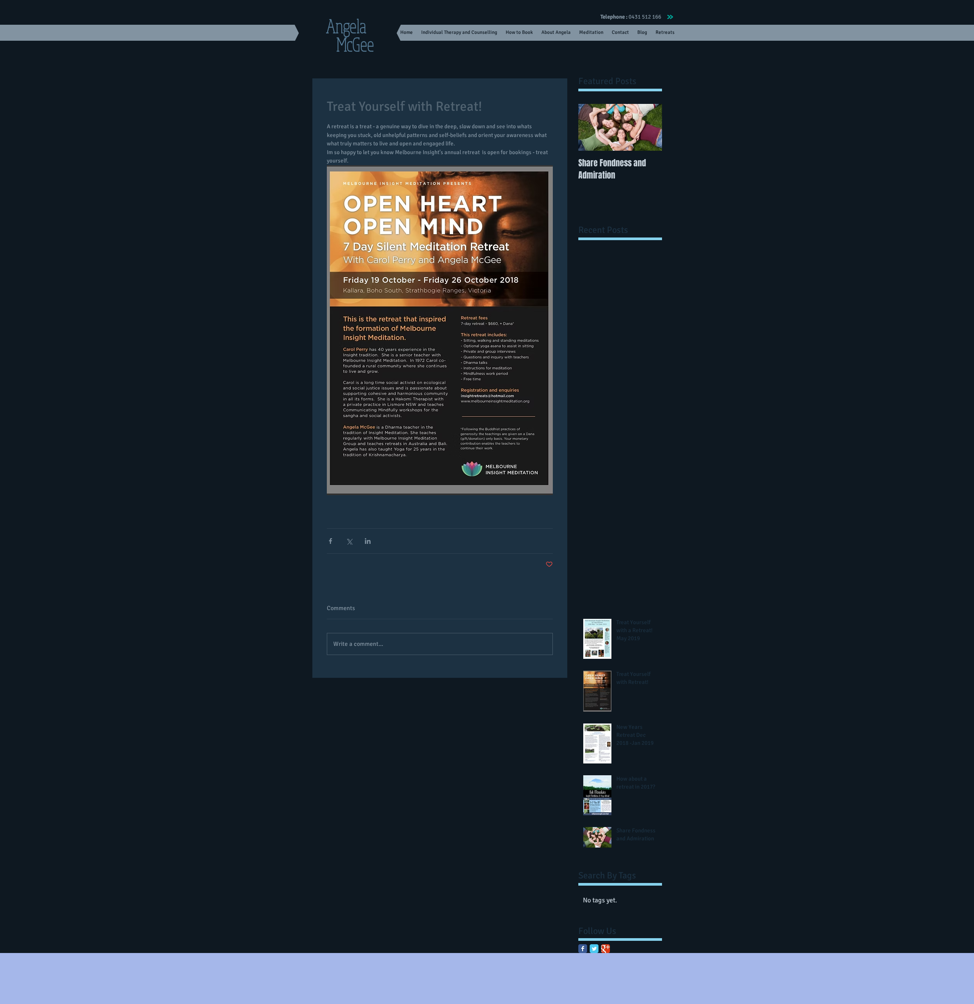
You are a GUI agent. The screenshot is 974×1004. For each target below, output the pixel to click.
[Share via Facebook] (330, 541)
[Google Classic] (605, 948)
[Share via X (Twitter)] (349, 541)
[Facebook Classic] (582, 948)
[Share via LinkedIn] (367, 541)
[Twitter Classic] (594, 948)
